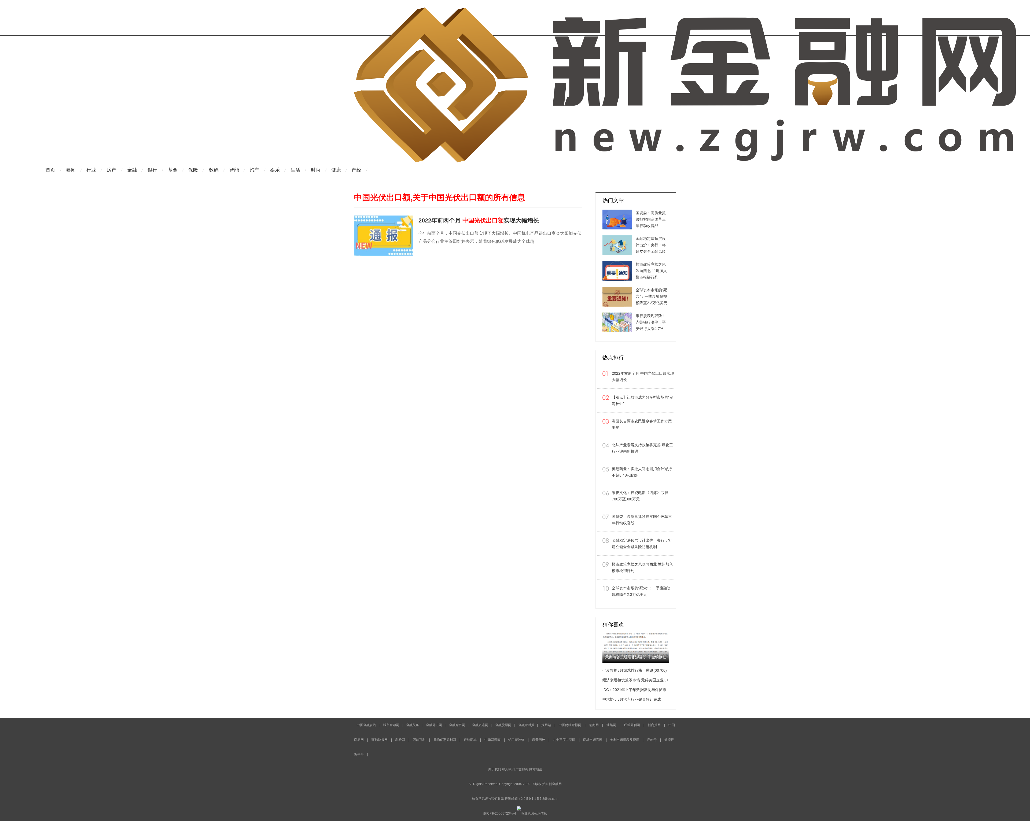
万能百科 (419, 740)
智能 (234, 170)
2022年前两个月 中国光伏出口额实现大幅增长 (643, 376)
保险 (193, 170)
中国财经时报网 (570, 725)
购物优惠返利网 (444, 740)
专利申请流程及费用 (624, 740)
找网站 (546, 725)
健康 (336, 170)
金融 (132, 170)
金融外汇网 (434, 725)
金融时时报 (526, 725)
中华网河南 (492, 740)
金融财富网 (457, 725)
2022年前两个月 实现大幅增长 (478, 220)
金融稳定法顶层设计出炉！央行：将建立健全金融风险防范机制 (642, 543)
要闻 (71, 170)
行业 (91, 170)
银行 (152, 170)
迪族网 (611, 725)
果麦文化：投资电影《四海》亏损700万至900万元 (640, 496)
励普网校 (538, 740)
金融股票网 (503, 725)
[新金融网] (685, 10)
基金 (173, 170)
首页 (50, 170)
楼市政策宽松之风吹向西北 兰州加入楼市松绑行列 (642, 567)
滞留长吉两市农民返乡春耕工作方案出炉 (642, 424)
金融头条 (412, 725)
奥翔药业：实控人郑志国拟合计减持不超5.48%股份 (642, 472)
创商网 (594, 725)
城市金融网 (391, 725)
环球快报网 (379, 740)
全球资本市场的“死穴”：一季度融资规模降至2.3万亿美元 (641, 591)
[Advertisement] (544, 180)
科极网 (400, 740)
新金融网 (555, 784)
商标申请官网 (592, 740)
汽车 (254, 170)
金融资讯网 (480, 725)
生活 (295, 170)
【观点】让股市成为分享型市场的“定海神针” (642, 400)
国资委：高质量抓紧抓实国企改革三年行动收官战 (642, 519)
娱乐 (275, 170)
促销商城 (470, 740)
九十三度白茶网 (564, 740)
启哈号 (652, 740)
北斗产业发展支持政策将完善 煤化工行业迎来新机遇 (642, 448)
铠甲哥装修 (516, 740)
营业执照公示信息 (534, 813)
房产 (111, 170)
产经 (356, 170)
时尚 (316, 170)
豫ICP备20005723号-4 (499, 813)
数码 (214, 170)
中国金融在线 (366, 725)
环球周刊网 (632, 725)
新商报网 (654, 725)
